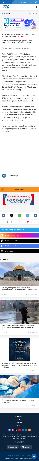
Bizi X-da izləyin (10, 251)
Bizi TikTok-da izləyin (12, 240)
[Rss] (29, 430)
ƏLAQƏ (19, 419)
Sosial (35, 14)
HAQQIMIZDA (19, 417)
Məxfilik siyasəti (26, 455)
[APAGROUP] (19, 442)
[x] (16, 430)
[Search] (31, 2)
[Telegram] (23, 430)
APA (21, 54)
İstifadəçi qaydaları (13, 455)
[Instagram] (13, 430)
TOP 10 (19, 425)
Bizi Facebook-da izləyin (13, 246)
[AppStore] (26, 447)
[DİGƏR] (36, 7)
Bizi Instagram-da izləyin (12, 235)
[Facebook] (9, 430)
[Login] (36, 2)
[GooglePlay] (13, 447)
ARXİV (19, 422)
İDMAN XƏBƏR (19, 190)
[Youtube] (19, 430)
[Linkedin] (26, 430)
